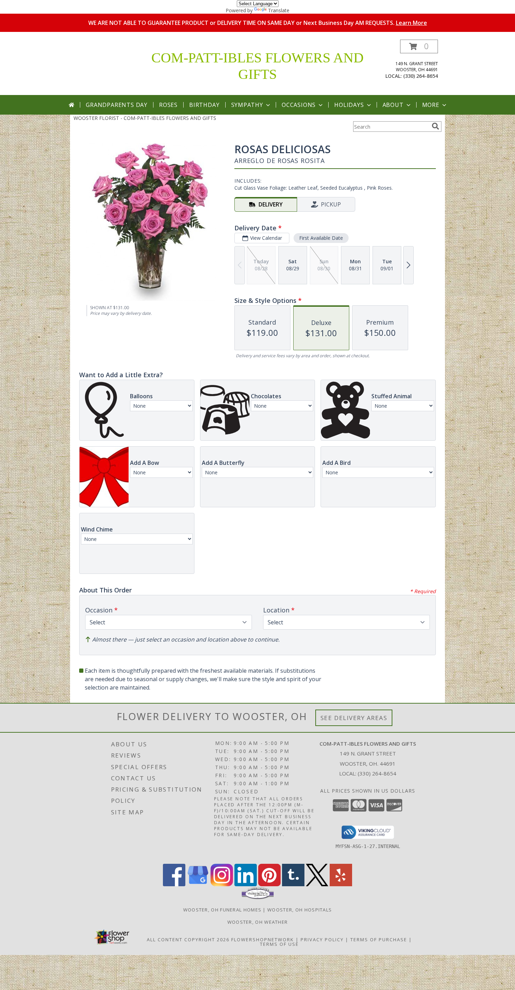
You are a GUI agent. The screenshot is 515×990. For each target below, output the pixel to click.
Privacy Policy (322, 939)
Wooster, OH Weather (257, 922)
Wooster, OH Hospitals (299, 910)
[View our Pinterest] (269, 884)
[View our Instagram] (222, 884)
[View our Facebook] (174, 884)
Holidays (349, 105)
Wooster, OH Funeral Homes (222, 910)
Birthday (204, 105)
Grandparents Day (116, 105)
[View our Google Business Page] (198, 884)
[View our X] (317, 884)
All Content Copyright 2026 (188, 939)
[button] (419, 46)
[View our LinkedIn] (245, 884)
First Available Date (321, 238)
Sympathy (247, 105)
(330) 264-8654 (420, 76)
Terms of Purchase (378, 939)
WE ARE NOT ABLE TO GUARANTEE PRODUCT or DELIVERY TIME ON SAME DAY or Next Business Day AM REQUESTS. (257, 23)
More (430, 105)
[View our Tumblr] (293, 884)
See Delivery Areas (354, 718)
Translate (278, 10)
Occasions (299, 105)
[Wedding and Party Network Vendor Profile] (258, 897)
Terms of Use (279, 944)
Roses (168, 105)
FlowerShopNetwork (262, 939)
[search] (435, 126)
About (393, 105)
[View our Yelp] (341, 884)
